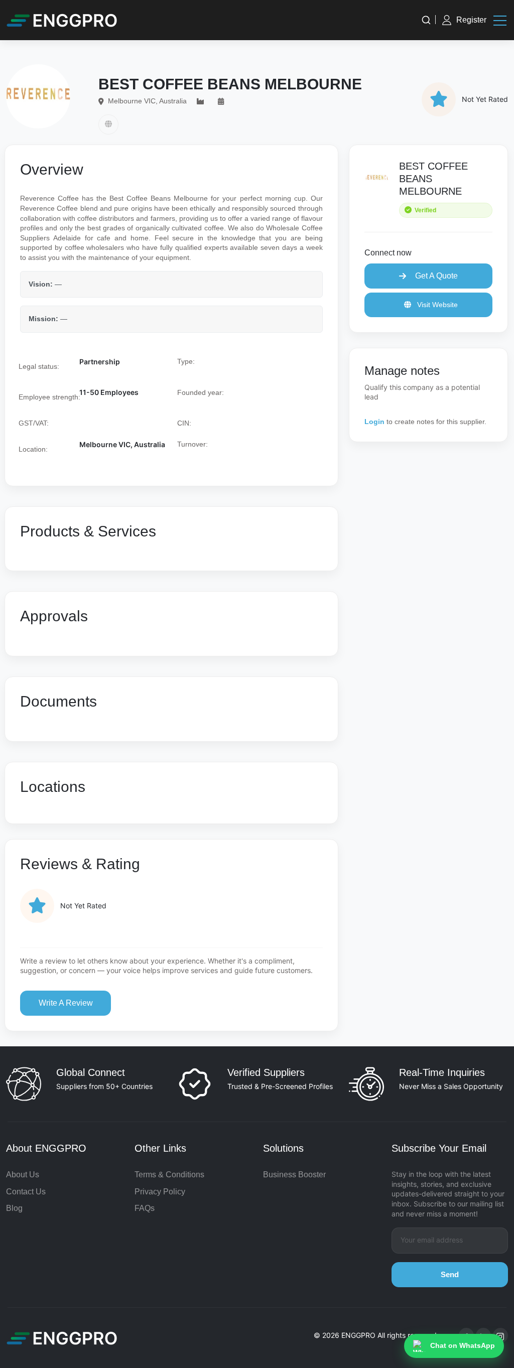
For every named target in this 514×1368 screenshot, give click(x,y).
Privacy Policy (160, 1191)
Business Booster (294, 1174)
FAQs (145, 1208)
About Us (22, 1174)
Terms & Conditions (169, 1174)
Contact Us (26, 1191)
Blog (14, 1208)
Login (374, 422)
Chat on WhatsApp (462, 1345)
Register (471, 20)
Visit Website (436, 305)
